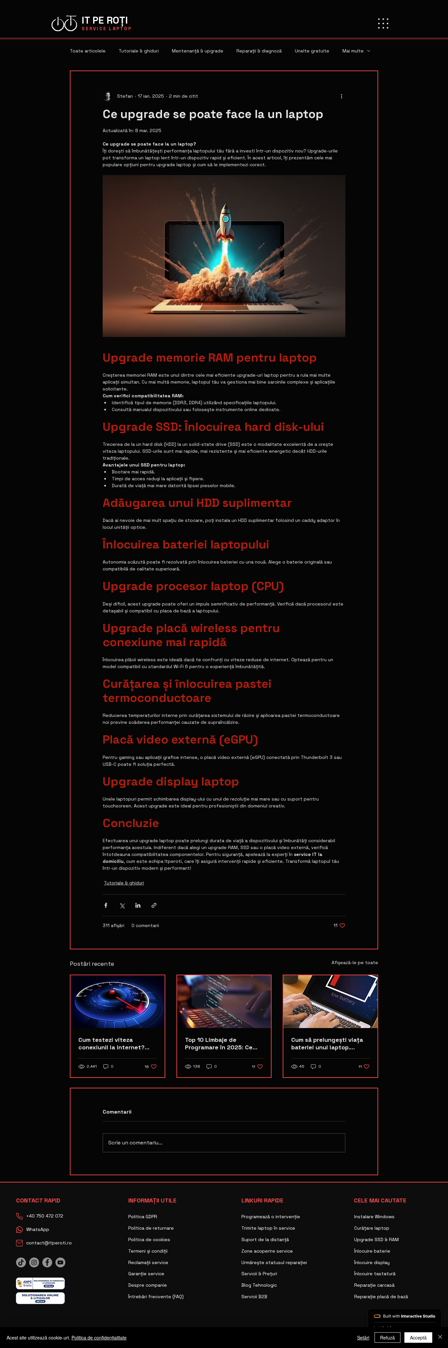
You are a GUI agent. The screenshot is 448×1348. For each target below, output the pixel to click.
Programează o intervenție (270, 1216)
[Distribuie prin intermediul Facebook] (106, 905)
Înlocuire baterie (372, 1251)
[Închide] (440, 1337)
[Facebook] (47, 1262)
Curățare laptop (371, 1228)
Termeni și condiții (148, 1251)
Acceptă (418, 1337)
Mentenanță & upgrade (197, 51)
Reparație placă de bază (381, 1296)
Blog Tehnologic (259, 1285)
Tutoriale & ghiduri (139, 51)
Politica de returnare (151, 1228)
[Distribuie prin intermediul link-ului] (154, 905)
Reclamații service (148, 1262)
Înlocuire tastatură (375, 1274)
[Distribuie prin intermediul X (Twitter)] (122, 905)
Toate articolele (88, 51)
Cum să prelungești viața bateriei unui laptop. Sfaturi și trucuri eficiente (329, 1043)
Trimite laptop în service (268, 1228)
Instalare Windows (374, 1216)
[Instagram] (34, 1262)
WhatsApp (37, 1229)
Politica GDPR (142, 1216)
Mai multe (353, 51)
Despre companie (147, 1285)
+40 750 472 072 (44, 1216)
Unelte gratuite (312, 51)
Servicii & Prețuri (259, 1274)
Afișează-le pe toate (355, 962)
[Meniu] (383, 23)
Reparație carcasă (374, 1285)
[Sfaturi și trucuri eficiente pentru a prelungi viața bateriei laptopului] (330, 1001)
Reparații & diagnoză (259, 51)
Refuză (387, 1337)
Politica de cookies (149, 1239)
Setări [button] (363, 1337)
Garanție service (146, 1274)
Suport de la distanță (265, 1239)
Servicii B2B (254, 1296)
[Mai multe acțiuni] (341, 96)
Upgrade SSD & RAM (376, 1239)
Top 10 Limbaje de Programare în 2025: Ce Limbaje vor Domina (219, 1043)
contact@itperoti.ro (49, 1243)
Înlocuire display (372, 1262)
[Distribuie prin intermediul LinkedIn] (138, 905)
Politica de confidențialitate (99, 1337)
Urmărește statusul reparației (274, 1262)
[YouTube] (60, 1262)
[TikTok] (21, 1262)
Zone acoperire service (267, 1251)
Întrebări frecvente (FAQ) (156, 1296)
